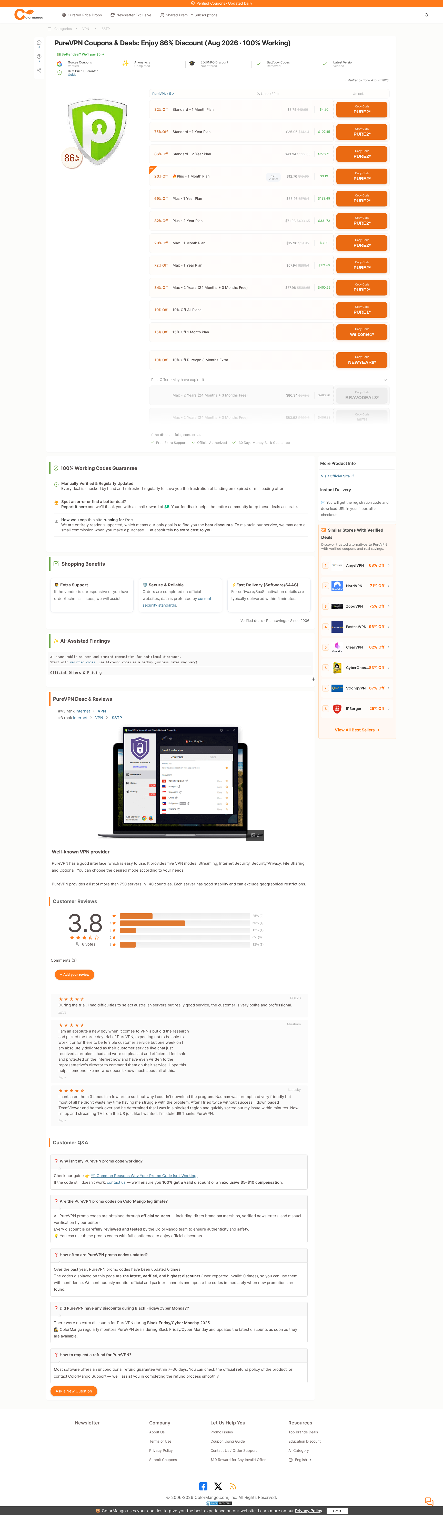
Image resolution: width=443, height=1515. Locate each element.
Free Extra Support (171, 443)
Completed (142, 66)
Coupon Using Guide (227, 1441)
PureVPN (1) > (163, 94)
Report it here (74, 506)
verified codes (82, 662)
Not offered (209, 66)
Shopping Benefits (83, 564)
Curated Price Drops (85, 15)
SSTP (106, 29)
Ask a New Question (74, 1391)
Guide (72, 74)
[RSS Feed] (234, 1488)
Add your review (74, 974)
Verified (73, 66)
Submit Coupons (163, 1459)
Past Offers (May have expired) (177, 379)
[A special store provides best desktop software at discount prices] (28, 14)
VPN (85, 29)
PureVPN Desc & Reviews (82, 699)
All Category (298, 1450)
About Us (157, 1432)
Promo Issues (221, 1432)
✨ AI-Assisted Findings (81, 641)
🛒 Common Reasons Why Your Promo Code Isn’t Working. (144, 1175)
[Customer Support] (430, 1502)
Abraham (294, 1024)
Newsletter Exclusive (133, 15)
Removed (273, 66)
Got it (337, 1511)
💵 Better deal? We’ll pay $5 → (80, 54)
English (301, 1459)
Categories (63, 29)
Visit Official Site (335, 476)
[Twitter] (219, 1488)
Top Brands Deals (303, 1432)
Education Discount (304, 1441)
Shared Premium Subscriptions (191, 15)
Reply (62, 1012)
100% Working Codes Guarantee (99, 468)
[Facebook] (204, 1488)
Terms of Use (160, 1441)
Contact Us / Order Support (233, 1450)
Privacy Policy (308, 1510)
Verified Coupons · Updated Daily (224, 3)
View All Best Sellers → (357, 729)
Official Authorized (212, 443)
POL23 (295, 998)
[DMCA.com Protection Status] (221, 1504)
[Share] (39, 70)
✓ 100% (273, 178)
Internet (83, 711)
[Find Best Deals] (428, 14)
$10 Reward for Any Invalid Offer (238, 1459)
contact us (191, 435)
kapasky (294, 1090)
